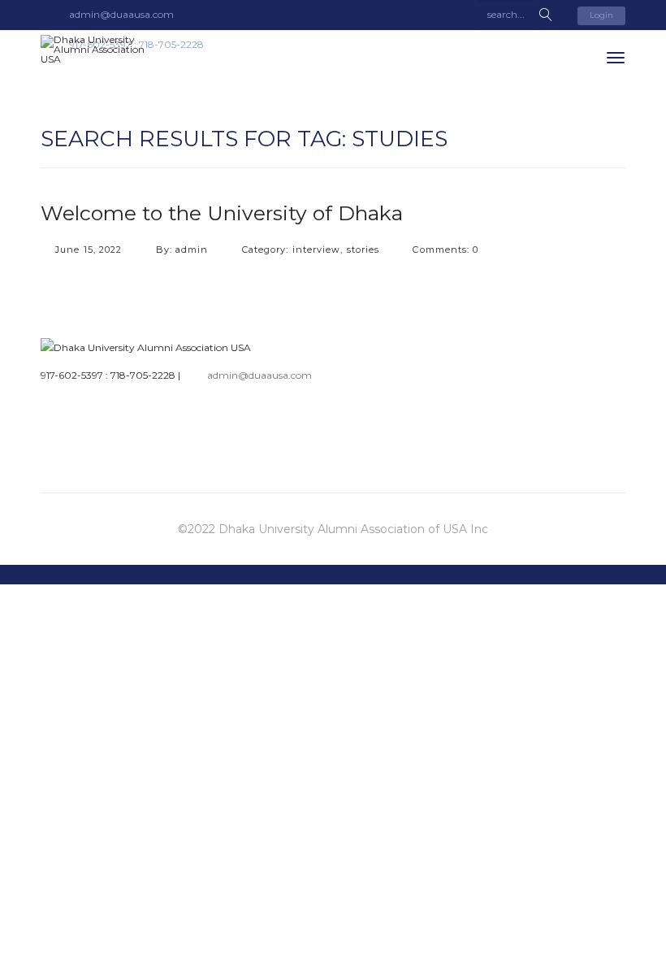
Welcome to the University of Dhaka (222, 213)
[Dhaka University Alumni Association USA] (101, 49)
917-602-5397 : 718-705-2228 (108, 375)
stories (363, 249)
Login (601, 15)
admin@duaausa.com (259, 375)
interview (316, 249)
